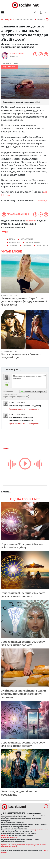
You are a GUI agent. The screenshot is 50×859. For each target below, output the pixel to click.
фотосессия (27, 239)
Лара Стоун (42, 245)
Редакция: (5, 835)
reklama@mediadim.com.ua (39, 830)
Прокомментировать (17, 409)
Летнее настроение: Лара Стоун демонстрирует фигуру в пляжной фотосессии (24, 301)
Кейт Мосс (14, 242)
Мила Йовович (33, 242)
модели (27, 245)
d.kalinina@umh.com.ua (9, 837)
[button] (40, 12)
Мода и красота (9, 67)
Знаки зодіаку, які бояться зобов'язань (19, 793)
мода (12, 239)
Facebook (31, 221)
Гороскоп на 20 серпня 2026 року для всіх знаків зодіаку (23, 744)
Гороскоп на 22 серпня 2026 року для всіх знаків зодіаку (23, 594)
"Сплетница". (41, 200)
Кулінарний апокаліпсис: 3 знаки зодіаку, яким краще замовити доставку (23, 694)
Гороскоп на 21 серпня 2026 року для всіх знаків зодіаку (23, 643)
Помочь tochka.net (24, 19)
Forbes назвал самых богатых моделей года (21, 355)
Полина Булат (17, 54)
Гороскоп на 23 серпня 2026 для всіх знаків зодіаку (22, 545)
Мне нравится (34, 409)
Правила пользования (8, 845)
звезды (13, 245)
